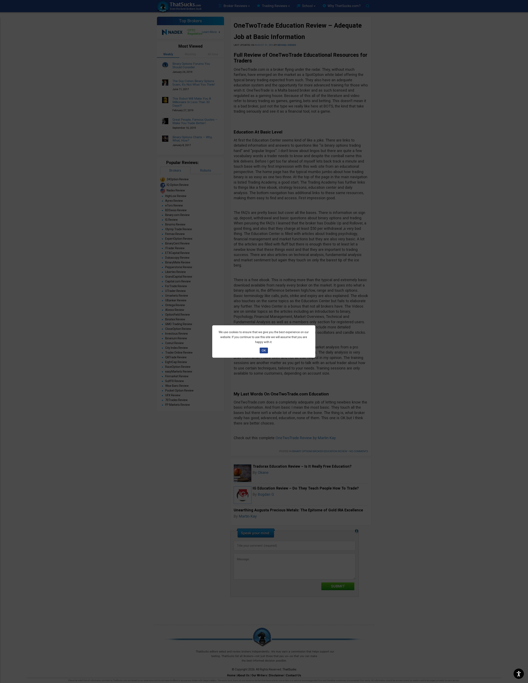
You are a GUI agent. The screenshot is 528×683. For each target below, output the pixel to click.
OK (264, 350)
